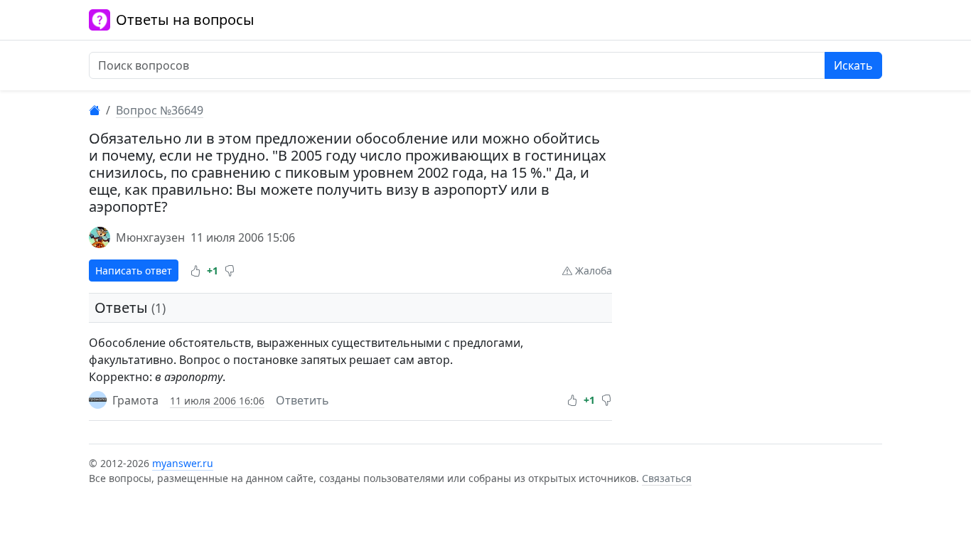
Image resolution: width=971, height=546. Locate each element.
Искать (853, 65)
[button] (195, 270)
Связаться (667, 478)
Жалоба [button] (592, 270)
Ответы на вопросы (185, 19)
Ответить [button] (302, 400)
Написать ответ (133, 270)
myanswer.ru (182, 463)
